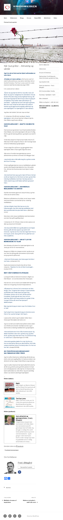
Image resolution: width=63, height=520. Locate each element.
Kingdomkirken (25, 6)
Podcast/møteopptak (10, 22)
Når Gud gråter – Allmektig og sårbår (49, 106)
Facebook (20, 446)
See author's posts (26, 467)
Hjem (5, 18)
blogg (8, 487)
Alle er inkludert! (43, 98)
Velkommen (13, 18)
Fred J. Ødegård (25, 463)
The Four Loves (21, 398)
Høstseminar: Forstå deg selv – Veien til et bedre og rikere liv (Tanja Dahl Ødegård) (48, 77)
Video (55, 18)
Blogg (22, 18)
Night (18, 383)
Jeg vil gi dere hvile (44, 82)
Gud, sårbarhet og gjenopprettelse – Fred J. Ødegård (24, 418)
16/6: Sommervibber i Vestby (47, 91)
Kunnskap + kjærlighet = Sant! (47, 94)
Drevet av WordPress (33, 516)
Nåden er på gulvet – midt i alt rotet (48, 102)
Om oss (29, 18)
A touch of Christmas (45, 72)
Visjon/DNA (37, 18)
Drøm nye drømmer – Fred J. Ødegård (46, 86)
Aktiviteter (47, 18)
